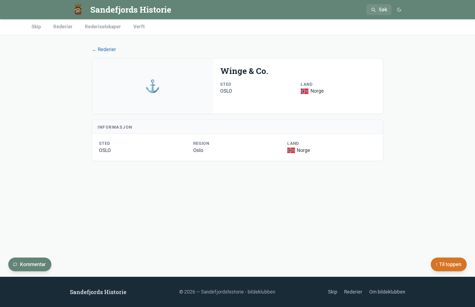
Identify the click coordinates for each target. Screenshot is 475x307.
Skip (36, 26)
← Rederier (104, 49)
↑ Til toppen (448, 264)
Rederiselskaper (103, 26)
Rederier (63, 26)
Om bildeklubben (387, 292)
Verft (139, 26)
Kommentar (33, 264)
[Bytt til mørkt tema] (399, 10)
